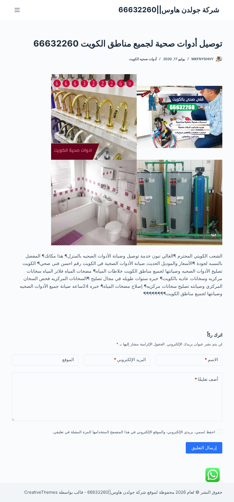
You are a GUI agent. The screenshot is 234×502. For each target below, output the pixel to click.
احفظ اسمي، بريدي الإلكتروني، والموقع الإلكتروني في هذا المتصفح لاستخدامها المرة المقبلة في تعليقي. (133, 432)
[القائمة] (17, 10)
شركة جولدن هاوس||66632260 (168, 9)
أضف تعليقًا (206, 379)
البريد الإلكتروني (130, 359)
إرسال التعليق (204, 447)
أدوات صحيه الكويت (143, 59)
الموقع (68, 359)
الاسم (211, 359)
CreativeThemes (41, 492)
